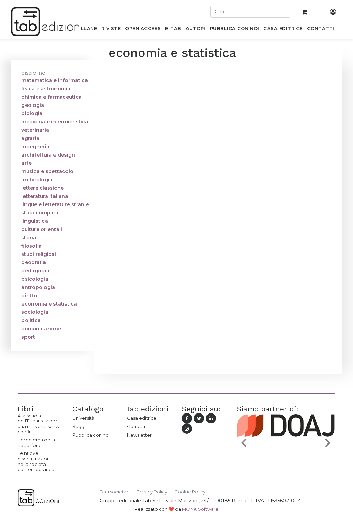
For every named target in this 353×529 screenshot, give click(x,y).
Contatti (136, 426)
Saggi (78, 426)
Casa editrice (142, 418)
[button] (243, 442)
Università (83, 418)
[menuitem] (85, 29)
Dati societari (114, 492)
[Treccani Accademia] (315, 451)
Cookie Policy (189, 492)
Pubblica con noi (91, 435)
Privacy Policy (152, 492)
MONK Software (200, 509)
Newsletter (139, 435)
